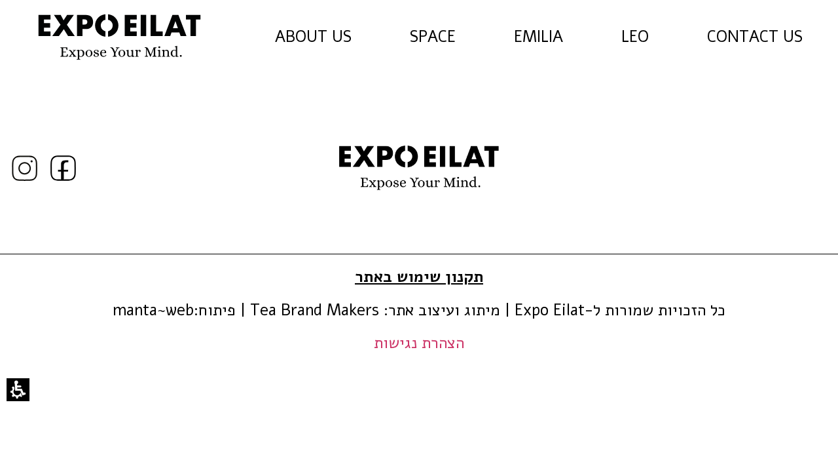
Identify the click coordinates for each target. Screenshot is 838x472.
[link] (120, 37)
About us (313, 36)
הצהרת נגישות (419, 342)
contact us (769, 37)
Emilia (538, 36)
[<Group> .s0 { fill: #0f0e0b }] (25, 168)
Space (433, 36)
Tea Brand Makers (314, 310)
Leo (635, 36)
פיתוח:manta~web (174, 310)
